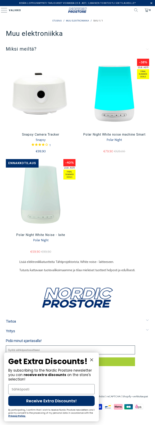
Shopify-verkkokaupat (135, 396)
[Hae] (136, 10)
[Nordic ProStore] (77, 10)
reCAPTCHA (113, 396)
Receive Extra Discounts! (51, 401)
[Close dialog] (91, 360)
